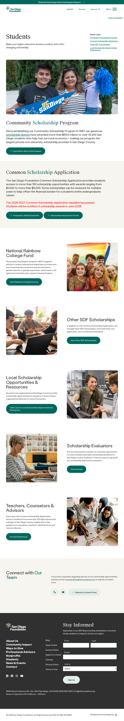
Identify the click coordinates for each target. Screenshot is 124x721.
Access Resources (18, 536)
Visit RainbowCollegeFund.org (24, 282)
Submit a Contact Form (86, 592)
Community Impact (19, 644)
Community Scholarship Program (103, 37)
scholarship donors (18, 134)
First (66, 640)
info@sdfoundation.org (84, 691)
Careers (49, 659)
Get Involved (76, 469)
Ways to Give (14, 648)
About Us (12, 641)
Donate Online (52, 650)
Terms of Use (52, 669)
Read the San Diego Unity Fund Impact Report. (59, 2)
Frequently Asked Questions (26, 215)
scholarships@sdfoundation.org (80, 579)
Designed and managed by (102, 714)
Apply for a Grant (53, 654)
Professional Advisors (20, 652)
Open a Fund (51, 645)
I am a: (67, 664)
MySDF (70, 9)
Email (66, 652)
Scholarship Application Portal (65, 215)
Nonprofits (13, 655)
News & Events (16, 663)
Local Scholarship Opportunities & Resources (103, 49)
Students (12, 659)
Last (93, 640)
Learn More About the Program (27, 151)
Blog (48, 640)
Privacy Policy (52, 664)
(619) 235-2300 (65, 691)
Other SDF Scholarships (100, 44)
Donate (82, 9)
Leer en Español (115, 17)
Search (94, 9)
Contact (11, 666)
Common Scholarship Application (104, 41)
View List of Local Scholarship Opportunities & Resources (31, 408)
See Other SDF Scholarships (83, 340)
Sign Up (71, 680)
